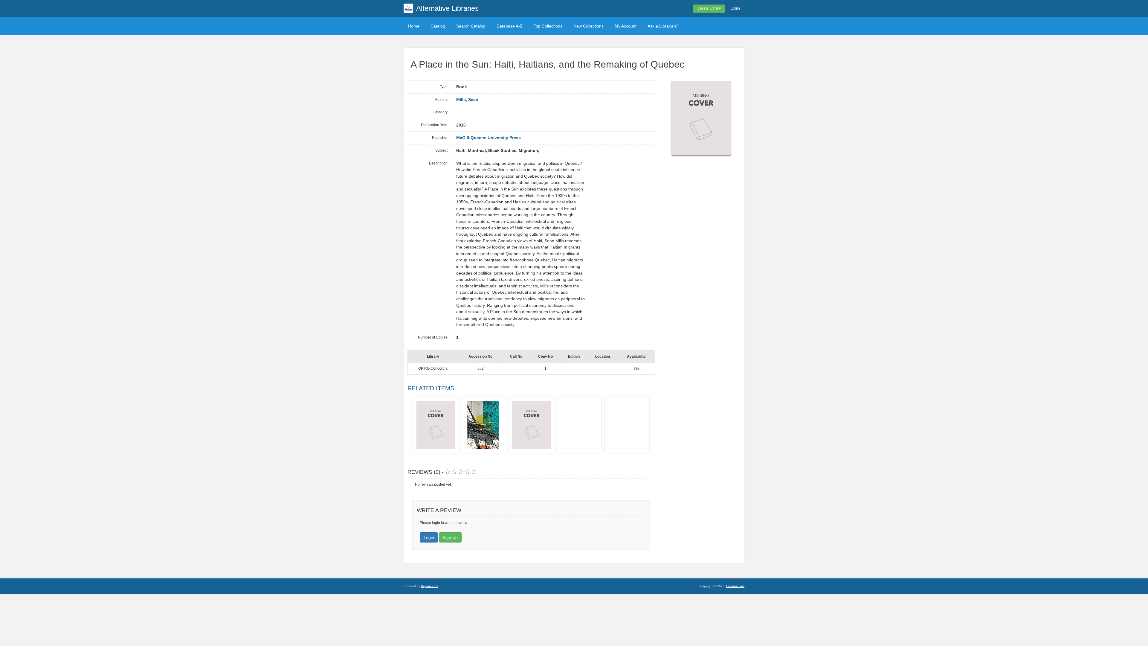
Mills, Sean (467, 99)
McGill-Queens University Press (488, 137)
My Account (625, 26)
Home (413, 26)
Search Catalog (471, 26)
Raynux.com (429, 586)
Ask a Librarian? (663, 26)
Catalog (437, 26)
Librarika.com (735, 586)
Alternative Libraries (447, 8)
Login (735, 8)
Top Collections (548, 26)
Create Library (709, 8)
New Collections (588, 26)
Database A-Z (510, 26)
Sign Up (450, 537)
